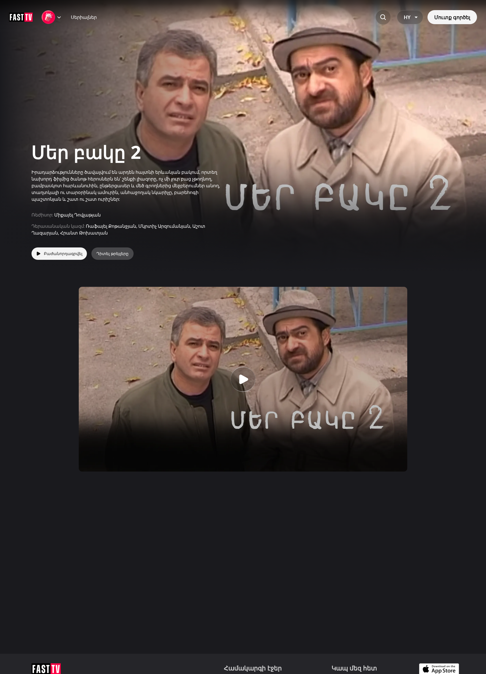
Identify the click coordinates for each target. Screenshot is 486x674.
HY (407, 17)
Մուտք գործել (452, 17)
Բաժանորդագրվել (63, 253)
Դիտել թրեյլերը (112, 253)
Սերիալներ (84, 17)
